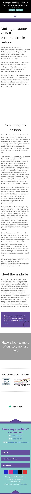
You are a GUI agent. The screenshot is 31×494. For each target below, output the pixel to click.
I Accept (11, 10)
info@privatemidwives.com (18, 442)
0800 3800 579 (16, 436)
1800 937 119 (17, 439)
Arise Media (23, 484)
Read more (19, 10)
